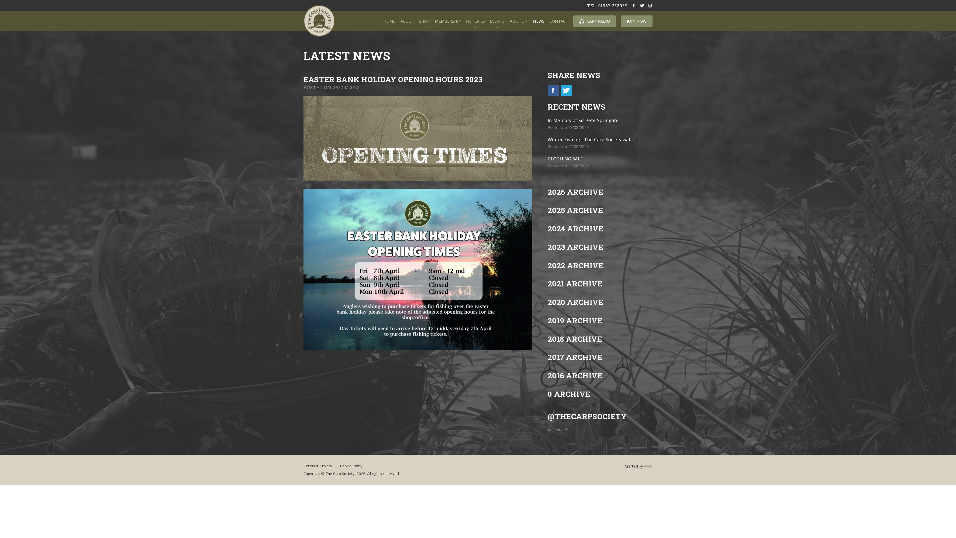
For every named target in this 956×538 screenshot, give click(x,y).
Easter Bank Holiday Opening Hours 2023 (393, 79)
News (538, 21)
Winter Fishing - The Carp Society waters (593, 139)
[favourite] (566, 430)
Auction (519, 21)
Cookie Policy (351, 465)
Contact (558, 21)
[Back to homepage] (319, 21)
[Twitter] (642, 5)
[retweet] (549, 430)
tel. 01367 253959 (607, 5)
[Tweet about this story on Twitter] (566, 94)
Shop (424, 21)
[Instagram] (650, 5)
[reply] (558, 430)
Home (389, 21)
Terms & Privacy (317, 465)
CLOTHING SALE (565, 158)
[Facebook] (634, 5)
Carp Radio (598, 21)
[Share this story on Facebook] (553, 94)
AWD (648, 466)
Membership (448, 21)
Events (497, 21)
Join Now (637, 21)
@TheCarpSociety (587, 416)
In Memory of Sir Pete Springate (583, 120)
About (407, 21)
